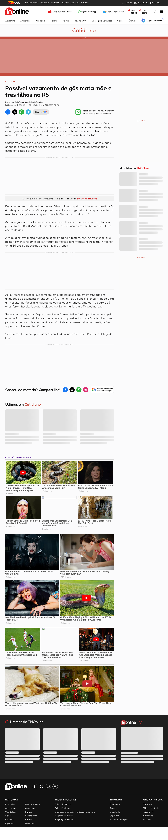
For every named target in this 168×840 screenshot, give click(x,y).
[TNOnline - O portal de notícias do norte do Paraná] (17, 11)
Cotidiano (84, 30)
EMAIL (157, 3)
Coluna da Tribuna (63, 804)
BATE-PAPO (143, 3)
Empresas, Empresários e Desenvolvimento (75, 812)
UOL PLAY (75, 3)
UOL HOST (44, 3)
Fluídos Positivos (62, 808)
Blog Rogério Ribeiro (64, 819)
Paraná (54, 20)
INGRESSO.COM (31, 3)
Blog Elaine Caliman (64, 815)
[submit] (155, 11)
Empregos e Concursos (101, 20)
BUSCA (129, 3)
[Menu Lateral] (161, 11)
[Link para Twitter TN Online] (41, 786)
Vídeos (120, 20)
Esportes (9, 823)
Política (66, 20)
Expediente (115, 812)
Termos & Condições (119, 819)
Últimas (132, 20)
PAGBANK (55, 3)
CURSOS (65, 3)
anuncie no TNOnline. (87, 198)
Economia (29, 823)
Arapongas (25, 20)
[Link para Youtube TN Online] (55, 786)
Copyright (114, 815)
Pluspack (147, 819)
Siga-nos (38, 112)
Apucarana (10, 20)
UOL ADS (85, 3)
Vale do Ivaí (40, 20)
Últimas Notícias (32, 804)
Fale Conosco (116, 804)
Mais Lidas (10, 804)
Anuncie (113, 808)
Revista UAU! (80, 20)
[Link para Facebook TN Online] (34, 786)
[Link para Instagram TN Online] (48, 786)
